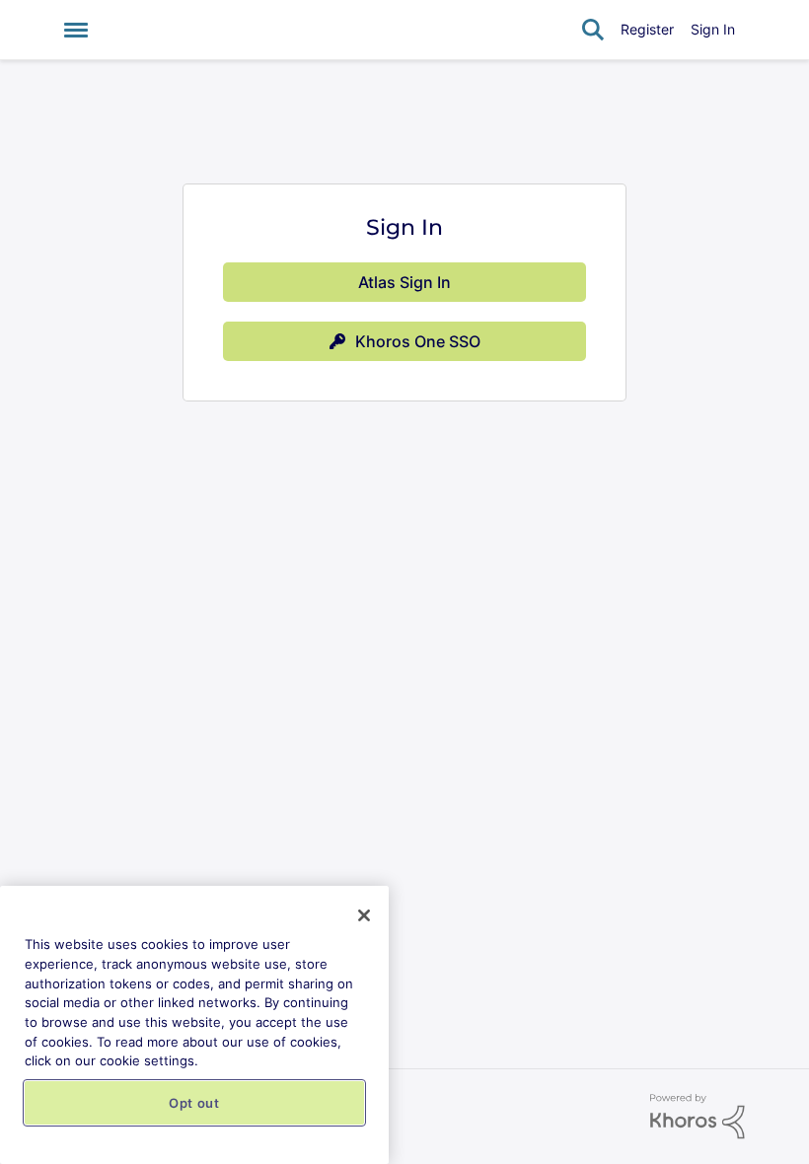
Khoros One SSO (417, 341)
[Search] (593, 29)
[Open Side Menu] (76, 29)
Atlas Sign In (404, 282)
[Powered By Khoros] (697, 1116)
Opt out (194, 1103)
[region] (194, 1025)
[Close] (364, 915)
